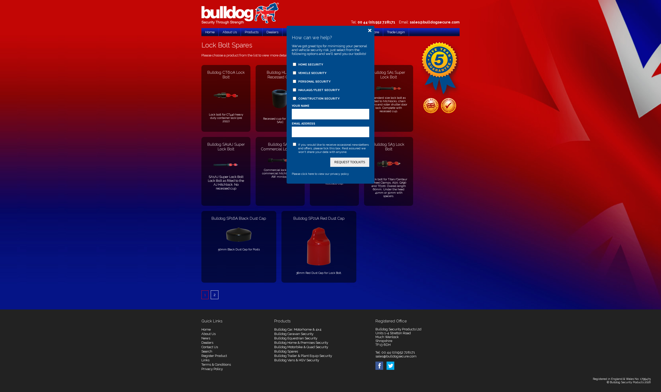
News (205, 338)
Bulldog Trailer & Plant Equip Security (303, 356)
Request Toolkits (349, 162)
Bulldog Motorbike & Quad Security (301, 347)
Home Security (310, 64)
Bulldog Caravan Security (293, 334)
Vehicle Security (312, 73)
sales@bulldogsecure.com (435, 22)
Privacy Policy (212, 369)
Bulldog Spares (286, 351)
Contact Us (209, 347)
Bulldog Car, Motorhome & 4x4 (297, 329)
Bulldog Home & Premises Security (301, 343)
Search (206, 351)
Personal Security (314, 81)
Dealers (207, 343)
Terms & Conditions (216, 364)
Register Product (214, 356)
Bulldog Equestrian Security (295, 338)
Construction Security (319, 98)
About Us (208, 334)
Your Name (300, 106)
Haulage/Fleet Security (319, 90)
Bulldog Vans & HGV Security (296, 360)
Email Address (303, 123)
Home (206, 329)
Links (205, 360)
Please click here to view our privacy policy (320, 174)
